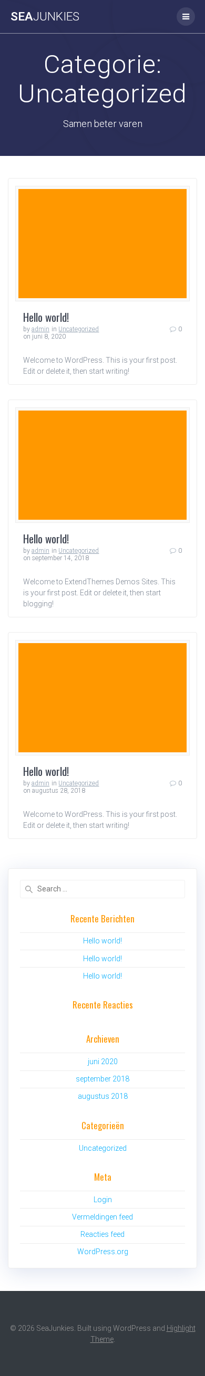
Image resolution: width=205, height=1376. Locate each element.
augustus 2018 (103, 1096)
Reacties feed (102, 1234)
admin (40, 329)
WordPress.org (102, 1251)
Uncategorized (78, 329)
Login (103, 1199)
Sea (45, 16)
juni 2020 (103, 1061)
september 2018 (102, 1079)
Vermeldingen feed (102, 1217)
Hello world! (46, 317)
